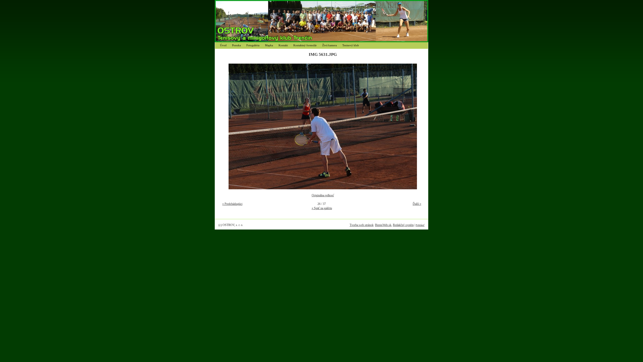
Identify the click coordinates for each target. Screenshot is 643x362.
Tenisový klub (350, 45)
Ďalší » (417, 204)
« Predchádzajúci (232, 204)
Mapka (269, 45)
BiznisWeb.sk (383, 225)
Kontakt (283, 45)
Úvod (223, 45)
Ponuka (236, 45)
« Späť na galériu (322, 208)
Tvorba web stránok (361, 225)
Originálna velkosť (323, 195)
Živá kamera (329, 45)
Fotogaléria (252, 45)
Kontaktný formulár (305, 45)
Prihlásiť (420, 225)
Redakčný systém (403, 225)
